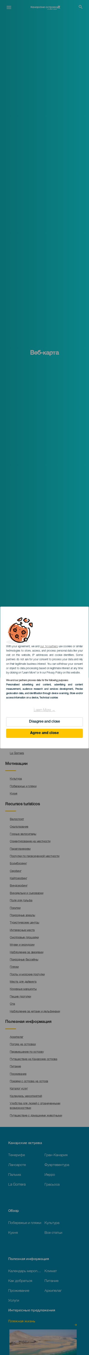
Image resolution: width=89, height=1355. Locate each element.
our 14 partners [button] (49, 646)
